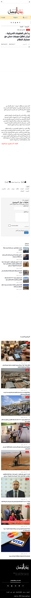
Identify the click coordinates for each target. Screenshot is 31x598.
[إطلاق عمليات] (15, 360)
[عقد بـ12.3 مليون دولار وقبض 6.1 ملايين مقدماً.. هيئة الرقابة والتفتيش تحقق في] (26, 266)
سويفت (13, 188)
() (22, 181)
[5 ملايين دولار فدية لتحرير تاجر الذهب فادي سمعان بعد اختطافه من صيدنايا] (26, 259)
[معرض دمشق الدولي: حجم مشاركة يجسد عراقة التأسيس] (26, 252)
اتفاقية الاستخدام (19, 592)
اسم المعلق (26, 205)
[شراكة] (15, 497)
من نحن (24, 592)
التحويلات (22, 191)
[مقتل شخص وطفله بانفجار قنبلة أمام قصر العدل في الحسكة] (26, 275)
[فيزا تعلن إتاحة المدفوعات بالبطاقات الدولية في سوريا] (15, 551)
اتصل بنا (8, 592)
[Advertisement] (15, 89)
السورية (27, 191)
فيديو (14, 592)
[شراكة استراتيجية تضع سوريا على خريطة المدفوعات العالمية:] (15, 524)
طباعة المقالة (3, 44)
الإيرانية (22, 188)
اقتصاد (21, 26)
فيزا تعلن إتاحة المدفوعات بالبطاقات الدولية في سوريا (19, 556)
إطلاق (17, 188)
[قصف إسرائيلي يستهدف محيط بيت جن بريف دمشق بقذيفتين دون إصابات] (26, 289)
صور (11, 592)
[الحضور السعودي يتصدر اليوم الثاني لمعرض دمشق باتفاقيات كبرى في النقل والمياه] (15, 442)
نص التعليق (26, 211)
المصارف (27, 188)
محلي (8, 188)
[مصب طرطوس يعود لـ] (26, 282)
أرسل (26, 232)
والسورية (4, 188)
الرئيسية (27, 26)
